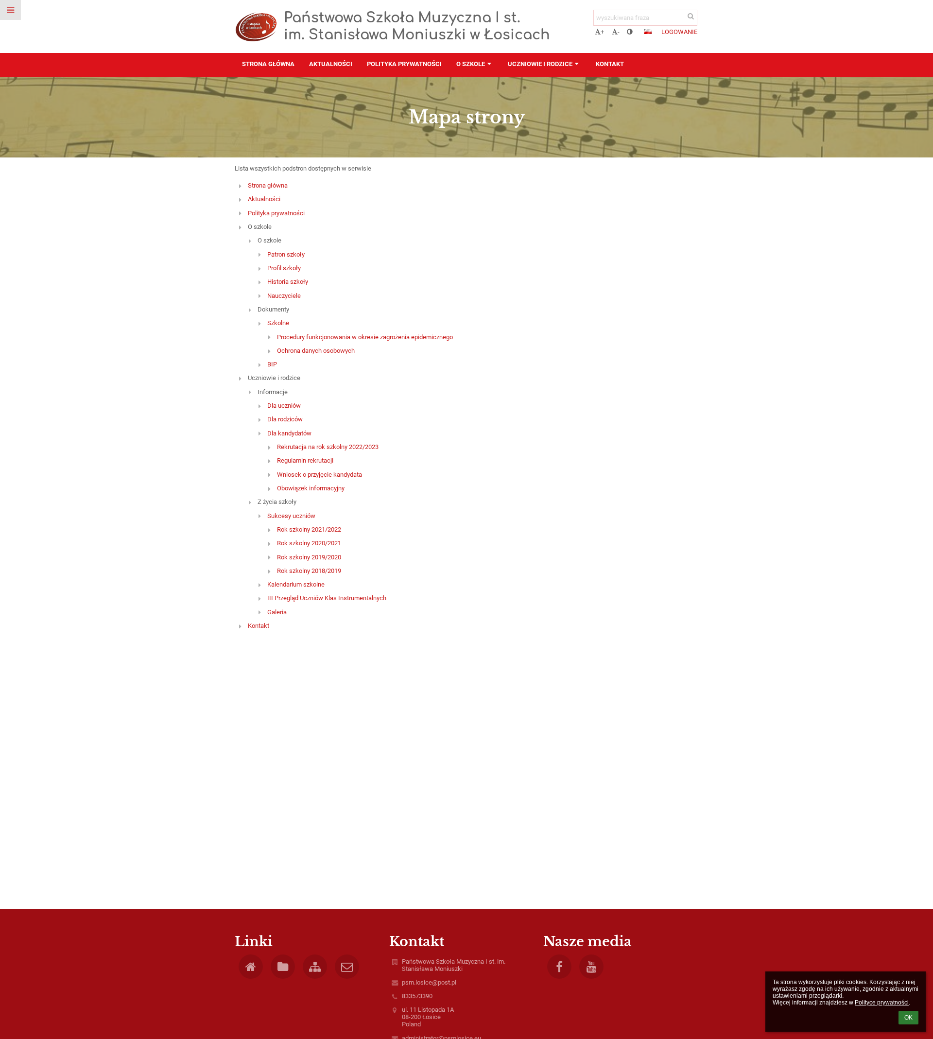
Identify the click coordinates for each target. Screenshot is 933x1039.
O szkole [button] (470, 64)
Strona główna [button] (268, 64)
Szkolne (278, 323)
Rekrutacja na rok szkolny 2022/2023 (328, 446)
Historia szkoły (287, 281)
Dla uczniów (284, 405)
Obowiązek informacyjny (311, 488)
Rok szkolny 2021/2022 (309, 529)
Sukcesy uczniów (291, 516)
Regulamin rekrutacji (305, 460)
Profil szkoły (284, 268)
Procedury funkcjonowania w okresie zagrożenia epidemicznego (365, 337)
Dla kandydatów (289, 433)
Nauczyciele (284, 295)
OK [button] (908, 1017)
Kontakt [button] (610, 64)
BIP (272, 364)
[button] (629, 32)
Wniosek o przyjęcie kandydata (319, 474)
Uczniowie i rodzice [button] (540, 64)
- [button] (619, 31)
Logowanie (679, 31)
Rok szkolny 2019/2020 (309, 557)
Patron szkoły (286, 254)
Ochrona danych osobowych (316, 350)
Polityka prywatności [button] (404, 64)
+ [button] (602, 31)
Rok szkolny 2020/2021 (309, 543)
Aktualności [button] (330, 64)
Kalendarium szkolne (296, 584)
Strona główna (268, 185)
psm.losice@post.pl (429, 982)
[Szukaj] (690, 16)
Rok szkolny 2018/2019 (309, 570)
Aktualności (264, 199)
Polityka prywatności (276, 213)
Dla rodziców (285, 419)
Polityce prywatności (882, 1002)
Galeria (277, 612)
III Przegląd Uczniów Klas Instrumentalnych (326, 598)
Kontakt (258, 625)
